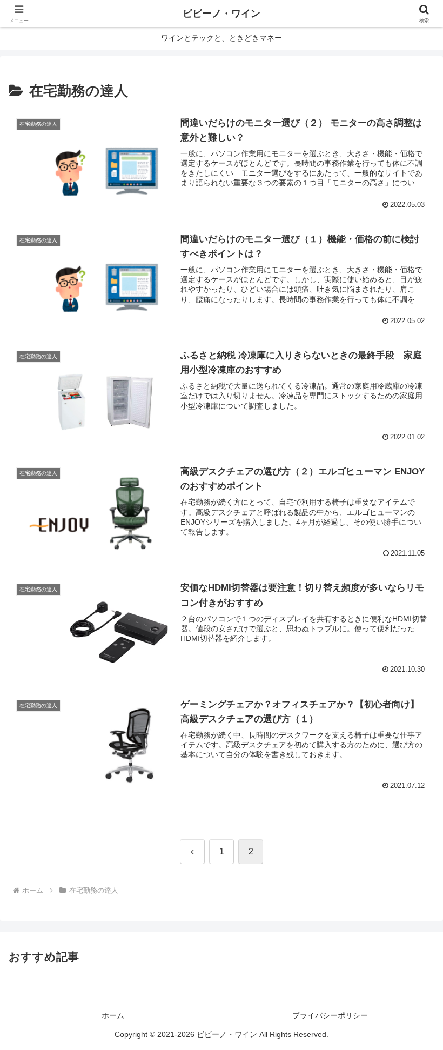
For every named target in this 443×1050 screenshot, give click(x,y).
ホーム (113, 1015)
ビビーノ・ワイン (221, 13)
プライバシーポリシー (330, 1015)
